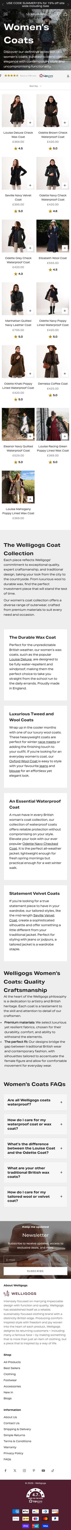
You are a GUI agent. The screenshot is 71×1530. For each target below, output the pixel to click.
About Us (10, 1417)
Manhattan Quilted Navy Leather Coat (18, 323)
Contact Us (11, 1423)
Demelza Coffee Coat (53, 383)
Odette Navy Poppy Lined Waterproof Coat (53, 323)
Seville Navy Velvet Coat (18, 197)
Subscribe (35, 1271)
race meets (47, 742)
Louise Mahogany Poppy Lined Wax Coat (18, 511)
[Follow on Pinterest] (34, 1470)
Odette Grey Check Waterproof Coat (18, 260)
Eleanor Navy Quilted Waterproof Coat (18, 448)
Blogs (8, 1398)
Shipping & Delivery (17, 1429)
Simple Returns (14, 1435)
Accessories (12, 1386)
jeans (44, 766)
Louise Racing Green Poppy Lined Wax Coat (53, 448)
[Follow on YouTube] (43, 1470)
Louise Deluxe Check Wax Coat (18, 135)
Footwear (10, 1380)
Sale (46, 6)
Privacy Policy (13, 1453)
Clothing (10, 1374)
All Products (12, 1362)
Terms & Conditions (17, 1441)
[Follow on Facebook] (5, 1470)
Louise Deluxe (20, 659)
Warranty (10, 1447)
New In (8, 1392)
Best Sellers (12, 1368)
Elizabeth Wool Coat (53, 258)
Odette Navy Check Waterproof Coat (52, 197)
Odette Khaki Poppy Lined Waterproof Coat (18, 386)
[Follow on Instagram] (24, 1470)
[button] (35, 1496)
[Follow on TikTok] (53, 1470)
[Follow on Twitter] (15, 1470)
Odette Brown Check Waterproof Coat (52, 135)
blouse (14, 771)
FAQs (7, 1459)
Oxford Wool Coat (23, 761)
